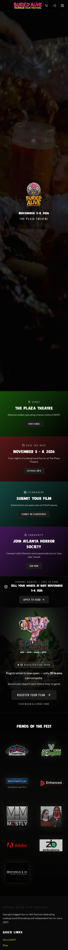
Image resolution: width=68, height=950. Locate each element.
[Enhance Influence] (51, 783)
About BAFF (9, 939)
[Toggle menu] (62, 5)
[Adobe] (17, 845)
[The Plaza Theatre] (17, 750)
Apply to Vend (31, 599)
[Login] (54, 5)
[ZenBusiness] (51, 845)
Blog (5, 945)
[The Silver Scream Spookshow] (51, 750)
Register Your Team (31, 695)
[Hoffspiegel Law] (17, 872)
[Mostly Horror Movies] (17, 817)
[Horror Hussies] (51, 817)
